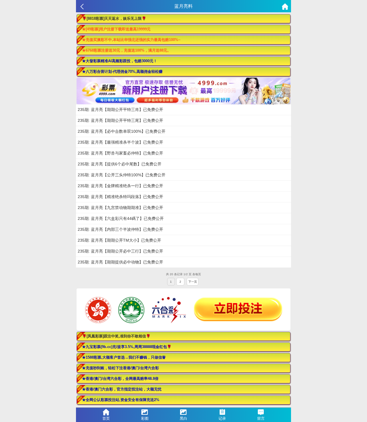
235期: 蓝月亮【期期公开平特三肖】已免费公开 (120, 109)
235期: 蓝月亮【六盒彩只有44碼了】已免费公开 (121, 218)
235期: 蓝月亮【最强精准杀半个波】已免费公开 (120, 142)
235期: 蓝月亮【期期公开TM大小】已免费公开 (119, 240)
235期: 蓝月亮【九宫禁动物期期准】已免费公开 (120, 207)
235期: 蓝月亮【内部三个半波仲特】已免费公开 (120, 229)
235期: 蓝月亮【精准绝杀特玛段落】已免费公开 (120, 196)
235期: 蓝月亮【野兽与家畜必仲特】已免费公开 (120, 153)
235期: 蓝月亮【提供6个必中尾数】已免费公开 (119, 164)
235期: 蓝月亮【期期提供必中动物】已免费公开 (120, 262)
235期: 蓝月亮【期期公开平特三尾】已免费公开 (120, 120)
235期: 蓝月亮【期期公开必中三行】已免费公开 (120, 251)
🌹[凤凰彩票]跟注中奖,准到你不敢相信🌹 (116, 336)
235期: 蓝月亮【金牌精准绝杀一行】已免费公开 (120, 185)
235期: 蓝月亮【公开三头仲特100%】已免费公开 (121, 175)
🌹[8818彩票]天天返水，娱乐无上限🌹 (114, 18)
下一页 (192, 281)
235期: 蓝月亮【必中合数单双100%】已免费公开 (121, 131)
